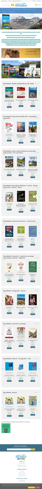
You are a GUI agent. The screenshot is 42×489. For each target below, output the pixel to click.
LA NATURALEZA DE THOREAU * (32, 275)
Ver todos (36, 83)
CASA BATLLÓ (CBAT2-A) (21, 375)
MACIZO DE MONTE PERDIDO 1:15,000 (33, 101)
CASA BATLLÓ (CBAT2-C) (32, 375)
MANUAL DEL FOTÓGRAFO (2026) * (33, 308)
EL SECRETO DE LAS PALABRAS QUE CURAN (21, 410)
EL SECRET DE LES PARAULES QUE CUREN (9, 410)
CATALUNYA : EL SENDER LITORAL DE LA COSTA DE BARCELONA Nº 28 (21, 135)
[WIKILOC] (24, 459)
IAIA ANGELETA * (9, 307)
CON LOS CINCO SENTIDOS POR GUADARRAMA (9, 275)
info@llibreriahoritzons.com (22, 465)
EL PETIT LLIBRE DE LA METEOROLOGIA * (21, 239)
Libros (8, 9)
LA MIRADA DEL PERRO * (32, 203)
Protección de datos (22, 475)
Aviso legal (22, 471)
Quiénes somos (22, 480)
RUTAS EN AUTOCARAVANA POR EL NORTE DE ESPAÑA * (33, 170)
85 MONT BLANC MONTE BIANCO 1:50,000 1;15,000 (9, 101)
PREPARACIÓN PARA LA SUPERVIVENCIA (33, 135)
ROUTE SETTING (9, 134)
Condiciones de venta (22, 474)
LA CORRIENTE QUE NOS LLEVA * (32, 341)
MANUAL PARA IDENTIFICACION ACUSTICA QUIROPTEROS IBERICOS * (21, 204)
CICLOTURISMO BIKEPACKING (9, 169)
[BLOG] (22, 459)
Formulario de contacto (22, 466)
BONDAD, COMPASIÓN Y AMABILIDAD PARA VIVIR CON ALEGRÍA (9, 341)
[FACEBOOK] (18, 459)
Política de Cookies (22, 472)
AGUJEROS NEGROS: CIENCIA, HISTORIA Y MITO (9, 239)
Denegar (37, 487)
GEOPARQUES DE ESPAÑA (21, 169)
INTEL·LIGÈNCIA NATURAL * (21, 274)
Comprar (9, 107)
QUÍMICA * (33, 238)
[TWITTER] (20, 459)
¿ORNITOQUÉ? (9, 203)
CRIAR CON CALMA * (21, 340)
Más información (25, 485)
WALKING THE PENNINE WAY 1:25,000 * (21, 101)
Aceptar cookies (31, 487)
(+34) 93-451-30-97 (22, 463)
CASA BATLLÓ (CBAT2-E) (9, 375)
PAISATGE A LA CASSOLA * (21, 307)
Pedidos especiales (22, 481)
